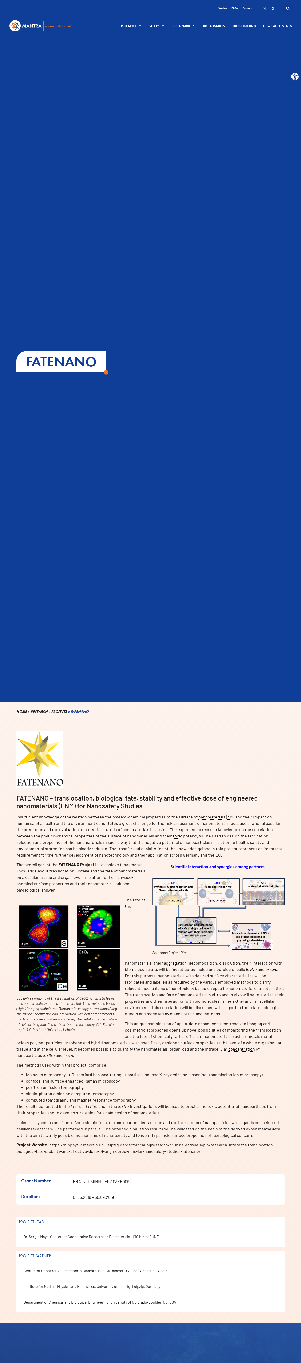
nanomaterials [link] (211, 816)
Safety (154, 26)
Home (21, 711)
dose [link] (93, 1151)
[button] (295, 76)
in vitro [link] (214, 994)
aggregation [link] (175, 963)
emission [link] (178, 1074)
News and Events (277, 26)
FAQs (234, 8)
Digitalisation (213, 26)
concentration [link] (241, 1048)
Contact (247, 8)
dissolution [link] (229, 963)
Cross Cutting (244, 26)
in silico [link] (195, 1013)
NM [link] (230, 816)
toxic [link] (177, 835)
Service (222, 8)
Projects (59, 711)
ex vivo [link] (271, 969)
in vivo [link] (251, 969)
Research (128, 26)
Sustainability (183, 26)
